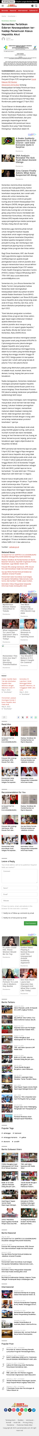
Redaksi (8, 38)
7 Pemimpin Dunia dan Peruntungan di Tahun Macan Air (20, 1389)
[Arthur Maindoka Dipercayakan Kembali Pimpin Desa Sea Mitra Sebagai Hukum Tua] (10, 1213)
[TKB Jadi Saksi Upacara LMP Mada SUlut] (7, 1049)
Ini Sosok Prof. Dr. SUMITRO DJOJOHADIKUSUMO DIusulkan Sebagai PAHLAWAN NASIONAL (19, 556)
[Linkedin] (18, 1410)
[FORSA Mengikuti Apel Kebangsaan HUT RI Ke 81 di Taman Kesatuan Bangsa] (7, 1039)
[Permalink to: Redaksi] (3, 39)
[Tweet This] (22, 717)
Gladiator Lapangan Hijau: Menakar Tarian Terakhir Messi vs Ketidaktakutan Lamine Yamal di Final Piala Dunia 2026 (25, 1078)
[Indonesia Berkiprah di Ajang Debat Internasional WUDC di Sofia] (7, 1294)
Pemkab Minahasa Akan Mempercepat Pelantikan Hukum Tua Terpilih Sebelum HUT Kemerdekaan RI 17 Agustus (24, 1118)
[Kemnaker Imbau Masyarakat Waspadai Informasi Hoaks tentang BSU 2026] (29, 771)
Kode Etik (17, 1423)
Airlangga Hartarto (10, 1137)
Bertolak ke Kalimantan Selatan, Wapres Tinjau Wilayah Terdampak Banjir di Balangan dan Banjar (19, 1278)
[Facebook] (5, 1410)
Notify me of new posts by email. (15, 918)
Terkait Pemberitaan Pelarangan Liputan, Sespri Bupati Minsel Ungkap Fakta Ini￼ (21, 1382)
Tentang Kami (10, 1420)
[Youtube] (22, 1410)
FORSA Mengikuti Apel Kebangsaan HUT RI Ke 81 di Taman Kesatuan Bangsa (24, 1039)
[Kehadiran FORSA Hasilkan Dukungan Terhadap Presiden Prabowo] (29, 1194)
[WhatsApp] (26, 1410)
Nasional (13, 21)
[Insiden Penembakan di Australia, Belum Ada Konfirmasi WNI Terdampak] (7, 1324)
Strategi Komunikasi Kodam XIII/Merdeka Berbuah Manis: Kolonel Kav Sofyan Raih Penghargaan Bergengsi (28, 1222)
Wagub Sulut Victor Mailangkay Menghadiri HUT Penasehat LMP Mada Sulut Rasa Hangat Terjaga (25, 1108)
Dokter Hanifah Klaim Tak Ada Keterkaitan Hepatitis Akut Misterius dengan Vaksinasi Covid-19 (9, 683)
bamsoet (18, 1133)
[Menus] (3, 6)
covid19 (16, 1142)
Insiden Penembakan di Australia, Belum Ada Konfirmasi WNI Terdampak (25, 1323)
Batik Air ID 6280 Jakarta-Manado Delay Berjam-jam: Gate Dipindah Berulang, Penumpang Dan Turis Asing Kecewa (24, 1058)
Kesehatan (5, 21)
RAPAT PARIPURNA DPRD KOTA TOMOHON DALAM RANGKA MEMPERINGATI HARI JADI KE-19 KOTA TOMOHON (21, 1358)
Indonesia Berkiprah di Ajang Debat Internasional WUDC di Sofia (24, 1294)
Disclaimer (10, 1425)
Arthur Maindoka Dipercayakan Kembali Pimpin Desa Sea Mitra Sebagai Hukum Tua (10, 1222)
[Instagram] (13, 1410)
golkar (23, 1137)
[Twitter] (9, 1410)
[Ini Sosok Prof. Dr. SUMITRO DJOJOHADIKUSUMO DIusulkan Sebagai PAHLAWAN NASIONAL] (10, 731)
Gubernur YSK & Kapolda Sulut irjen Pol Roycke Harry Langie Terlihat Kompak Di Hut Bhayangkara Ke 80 (25, 1098)
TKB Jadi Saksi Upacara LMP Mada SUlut (24, 1048)
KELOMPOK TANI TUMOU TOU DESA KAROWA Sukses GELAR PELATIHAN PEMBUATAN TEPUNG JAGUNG (25, 1019)
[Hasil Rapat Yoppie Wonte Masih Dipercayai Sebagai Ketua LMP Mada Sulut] (7, 1089)
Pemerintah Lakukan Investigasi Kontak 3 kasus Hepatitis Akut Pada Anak (9, 701)
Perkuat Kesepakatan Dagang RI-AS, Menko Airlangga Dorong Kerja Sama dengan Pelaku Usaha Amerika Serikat (25, 1303)
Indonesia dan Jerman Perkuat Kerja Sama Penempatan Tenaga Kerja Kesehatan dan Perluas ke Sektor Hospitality (25, 1333)
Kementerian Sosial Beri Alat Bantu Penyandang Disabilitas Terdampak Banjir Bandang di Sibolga (25, 1313)
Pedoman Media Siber (25, 1425)
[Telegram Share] (31, 717)
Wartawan (29, 1420)
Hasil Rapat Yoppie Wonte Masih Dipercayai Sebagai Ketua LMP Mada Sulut (25, 1088)
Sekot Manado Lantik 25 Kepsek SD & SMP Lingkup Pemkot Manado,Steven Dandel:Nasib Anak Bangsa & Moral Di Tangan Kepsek (25, 1009)
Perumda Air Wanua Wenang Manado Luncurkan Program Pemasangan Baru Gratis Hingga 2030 (20, 1350)
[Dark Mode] (32, 6)
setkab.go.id (14, 547)
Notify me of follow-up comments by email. (18, 913)
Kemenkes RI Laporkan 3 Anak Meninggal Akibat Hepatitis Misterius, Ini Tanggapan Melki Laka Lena (27, 684)
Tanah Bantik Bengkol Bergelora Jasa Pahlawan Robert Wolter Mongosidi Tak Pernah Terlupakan (24, 1068)
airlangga (7, 1133)
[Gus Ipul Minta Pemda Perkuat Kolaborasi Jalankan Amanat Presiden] (29, 751)
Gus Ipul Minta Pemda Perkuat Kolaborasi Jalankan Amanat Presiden (17, 573)
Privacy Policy (28, 1423)
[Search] (36, 6)
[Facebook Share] (18, 717)
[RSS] (20, 1414)
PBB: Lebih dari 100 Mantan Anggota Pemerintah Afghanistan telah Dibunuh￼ (21, 1374)
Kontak (8, 1423)
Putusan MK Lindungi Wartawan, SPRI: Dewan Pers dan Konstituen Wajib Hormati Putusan (18, 568)
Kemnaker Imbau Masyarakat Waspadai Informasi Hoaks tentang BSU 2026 (16, 585)
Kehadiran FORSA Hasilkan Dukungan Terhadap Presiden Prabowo (28, 1203)
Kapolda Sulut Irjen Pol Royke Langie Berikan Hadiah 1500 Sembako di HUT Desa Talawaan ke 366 (24, 1029)
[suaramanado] (11, 6)
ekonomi (7, 1142)
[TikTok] (30, 1410)
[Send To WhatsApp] (35, 717)
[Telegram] (34, 1410)
